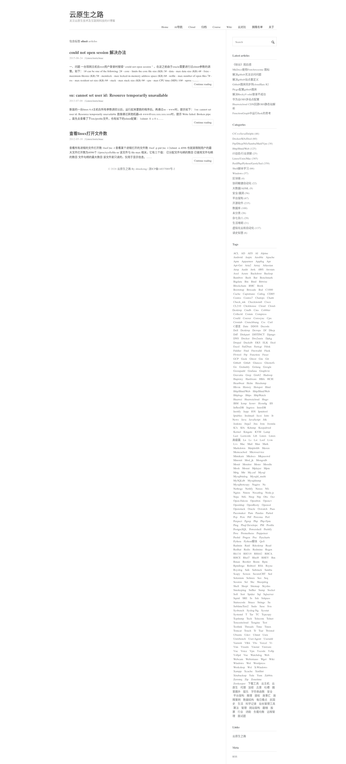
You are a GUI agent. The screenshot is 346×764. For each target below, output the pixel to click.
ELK (265, 342)
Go (235, 367)
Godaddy (244, 367)
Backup (268, 273)
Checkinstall (255, 302)
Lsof (262, 440)
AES (250, 253)
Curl (270, 322)
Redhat (237, 549)
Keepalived (264, 427)
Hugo (265, 399)
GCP (236, 358)
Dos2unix (257, 338)
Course (217, 27)
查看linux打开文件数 (88, 133)
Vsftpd (237, 655)
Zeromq (237, 679)
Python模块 (250, 541)
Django (271, 334)
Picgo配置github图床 (244, 89)
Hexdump (260, 383)
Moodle (267, 464)
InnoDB (261, 407)
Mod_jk (249, 460)
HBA (262, 379)
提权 (257, 695)
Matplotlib (254, 448)
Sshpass (265, 598)
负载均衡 (259, 711)
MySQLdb (239, 480)
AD (243, 253)
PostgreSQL (240, 529)
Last (235, 435)
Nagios (256, 484)
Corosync (259, 318)
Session (237, 582)
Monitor (247, 464)
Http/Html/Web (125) (244, 148)
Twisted (270, 630)
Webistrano (252, 659)
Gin (261, 358)
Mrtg (236, 472)
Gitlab (247, 362)
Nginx (236, 492)
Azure (244, 273)
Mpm (267, 468)
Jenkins (237, 423)
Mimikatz (238, 456)
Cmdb (247, 310)
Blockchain (239, 285)
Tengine (255, 622)
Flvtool (237, 354)
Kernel (237, 432)
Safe (247, 570)
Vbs (255, 643)
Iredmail (249, 415)
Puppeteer (262, 533)
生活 (240, 703)
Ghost (253, 358)
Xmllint (259, 671)
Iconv (252, 403)
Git (267, 358)
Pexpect (237, 521)
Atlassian (268, 265)
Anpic (248, 257)
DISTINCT (258, 334)
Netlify (249, 488)
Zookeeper (239, 683)
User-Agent (254, 638)
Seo (259, 578)
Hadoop (267, 375)
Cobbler (265, 310)
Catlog (261, 293)
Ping (235, 525)
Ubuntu (237, 634)
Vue (245, 655)
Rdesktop (257, 545)
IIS (271, 403)
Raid (247, 545)
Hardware (251, 379)
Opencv (267, 500)
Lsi (255, 440)
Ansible (259, 257)
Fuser (265, 354)
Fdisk (267, 346)
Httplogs (238, 395)
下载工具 (253, 683)
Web (266, 655)
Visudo (245, 647)
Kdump (251, 427)
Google (267, 367)
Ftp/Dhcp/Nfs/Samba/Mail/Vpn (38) (252, 143)
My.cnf (252, 472)
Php (256, 521)
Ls (250, 440)
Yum (259, 675)
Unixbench (239, 638)
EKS (257, 342)
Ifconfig (262, 403)
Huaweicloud (252, 399)
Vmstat (255, 647)
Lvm (270, 440)
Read (268, 545)
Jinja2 (247, 423)
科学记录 (251, 703)
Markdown (239, 448)
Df (264, 330)
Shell (236, 586)
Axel (236, 273)
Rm (273, 557)
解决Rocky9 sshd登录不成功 (249, 94)
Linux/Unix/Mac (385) (245, 158)
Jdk (265, 419)
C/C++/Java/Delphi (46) (245, 133)
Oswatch (262, 509)
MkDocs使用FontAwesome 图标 (251, 69)
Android (238, 257)
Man (257, 444)
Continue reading (203, 84)
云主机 (265, 683)
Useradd (268, 638)
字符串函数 (258, 691)
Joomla (271, 423)
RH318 (247, 553)
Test (265, 622)
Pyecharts (264, 537)
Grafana (252, 371)
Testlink (237, 626)
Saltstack (257, 570)
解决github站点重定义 (245, 79)
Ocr (272, 496)
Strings (261, 602)
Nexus (259, 488)
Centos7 (248, 297)
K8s (242, 427)
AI (256, 253)
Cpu (269, 318)
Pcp (235, 517)
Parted (269, 513)
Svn (269, 606)
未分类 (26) (239, 213)
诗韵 (248, 711)
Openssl (266, 505)
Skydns (266, 586)
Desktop (245, 330)
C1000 (269, 289)
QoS (262, 541)
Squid (236, 598)
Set (246, 582)
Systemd (238, 614)
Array (257, 265)
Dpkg (269, 338)
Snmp (261, 590)
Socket (271, 590)
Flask (267, 350)
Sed (270, 573)
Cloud (191, 27)
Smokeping (239, 590)
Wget (264, 659)
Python (237, 541)
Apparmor (247, 261)
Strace (251, 602)
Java (243, 419)
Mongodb (261, 460)
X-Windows (260, 667)
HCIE (270, 379)
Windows (238, 663)
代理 (243, 687)
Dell (235, 330)
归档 (204, 27)
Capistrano (249, 293)
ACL (236, 253)
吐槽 (267, 687)
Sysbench (238, 610)
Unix (265, 634)
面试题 (242, 716)
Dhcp (272, 330)
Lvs (235, 444)
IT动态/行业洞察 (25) (244, 153)
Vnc (235, 651)
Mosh (236, 468)
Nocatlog (257, 492)
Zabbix (269, 675)
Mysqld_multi (258, 476)
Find (246, 350)
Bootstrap (238, 289)
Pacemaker (239, 513)
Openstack (239, 509)
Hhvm (236, 387)
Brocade (251, 289)
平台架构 (238, 695)
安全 (269, 691)
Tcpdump (238, 618)
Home (164, 27)
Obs (265, 496)
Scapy (236, 573)
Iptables (237, 415)
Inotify (237, 411)
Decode (265, 326)
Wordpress (259, 663)
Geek (244, 358)
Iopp (246, 411)
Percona (258, 517)
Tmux (268, 626)
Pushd (236, 537)
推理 (249, 695)
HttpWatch (260, 395)
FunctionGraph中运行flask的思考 (251, 113)
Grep (248, 375)
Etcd (273, 342)
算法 (236, 708)
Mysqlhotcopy (241, 484)
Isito (266, 415)
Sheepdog (262, 582)
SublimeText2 (241, 606)
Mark (266, 444)
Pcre (242, 517)
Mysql (261, 472)
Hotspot (258, 387)
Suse (262, 606)
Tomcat (237, 630)
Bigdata (237, 281)
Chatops (260, 297)
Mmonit (237, 460)
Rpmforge (239, 565)
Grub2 (257, 375)
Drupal (237, 342)
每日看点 (261, 699)
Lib (255, 435)
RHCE (237, 557)
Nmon (246, 492)
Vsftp (271, 651)
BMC (252, 285)
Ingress (250, 407)
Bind (253, 281)
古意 (259, 687)
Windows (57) (240, 173)
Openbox (255, 500)
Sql (259, 594)
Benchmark (266, 277)
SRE (244, 598)
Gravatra (238, 375)
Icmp (244, 403)
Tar (251, 614)
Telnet (270, 618)
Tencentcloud (241, 622)
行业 (240, 711)
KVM (258, 432)
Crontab (237, 322)
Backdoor (256, 273)
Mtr (243, 472)
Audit (244, 269)
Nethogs (238, 488)
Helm (250, 383)
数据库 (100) (239, 208)
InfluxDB (238, 407)
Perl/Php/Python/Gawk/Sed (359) (251, 163)
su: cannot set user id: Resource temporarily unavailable (118, 95)
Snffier (252, 590)
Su (269, 602)
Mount (246, 468)
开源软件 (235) (241, 203)
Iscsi (259, 415)
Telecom (259, 618)
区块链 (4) (238, 178)
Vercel (263, 643)
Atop (236, 269)
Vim (235, 647)
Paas (272, 509)
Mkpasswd (264, 456)
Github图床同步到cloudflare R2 (250, 84)
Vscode (261, 651)
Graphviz (264, 371)
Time (259, 626)
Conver (247, 318)
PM (262, 525)
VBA (247, 643)
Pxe (255, 537)
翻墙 (265, 708)
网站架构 (254, 708)
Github (237, 362)
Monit (236, 464)
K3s (235, 427)
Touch (247, 630)
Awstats (270, 269)
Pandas (259, 513)
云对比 (242, 27)
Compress (261, 314)
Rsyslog (237, 570)
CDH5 (271, 293)
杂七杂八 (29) (240, 218)
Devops (256, 330)
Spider (251, 594)
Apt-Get (237, 265)
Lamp (267, 432)
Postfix (270, 525)
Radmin (237, 545)
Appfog (260, 261)
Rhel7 (246, 557)
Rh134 (237, 553)
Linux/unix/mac (94, 58)
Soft (235, 594)
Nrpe (236, 496)
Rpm (265, 561)
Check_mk (239, 302)
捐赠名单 (257, 27)
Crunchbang (252, 322)
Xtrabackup (240, 675)
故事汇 (267, 695)
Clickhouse (250, 306)
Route (256, 561)
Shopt (244, 586)
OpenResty (253, 505)
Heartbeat (238, 383)
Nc (264, 484)
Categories (238, 124)
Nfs (267, 488)
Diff (235, 334)
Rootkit (247, 561)
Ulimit (256, 634)
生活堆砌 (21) (240, 223)
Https (248, 395)
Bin (247, 281)
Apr (269, 261)
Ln (244, 440)
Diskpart (245, 334)
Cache (236, 293)
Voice (244, 651)
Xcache (248, 671)
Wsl (249, 667)
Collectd (238, 314)
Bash (248, 277)
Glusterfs (270, 362)
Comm (249, 314)
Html (268, 387)
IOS (253, 411)
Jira (256, 423)
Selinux (250, 578)
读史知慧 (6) (239, 233)
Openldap (238, 505)
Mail (249, 444)
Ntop (251, 496)
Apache (270, 257)
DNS (236, 338)
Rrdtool (251, 565)
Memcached (240, 452)
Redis (247, 549)
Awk (253, 269)
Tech (249, 618)
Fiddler (237, 350)
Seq (266, 578)
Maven (266, 448)
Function (255, 354)
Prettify (268, 529)
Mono (257, 464)
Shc (252, 582)
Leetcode (246, 435)
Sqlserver (268, 594)
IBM (235, 403)
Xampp (237, 671)
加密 (251, 687)
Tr (255, 630)
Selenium (238, 578)
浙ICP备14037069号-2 (162, 168)
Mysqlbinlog (240, 476)
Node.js (269, 492)
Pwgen (246, 537)
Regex (268, 549)
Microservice (257, 452)
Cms (256, 310)
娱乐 (246, 691)
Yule (251, 675)
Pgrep (248, 521)
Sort (242, 594)
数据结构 (248, 699)
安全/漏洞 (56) (240, 193)
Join (262, 423)
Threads (249, 626)
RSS (234, 756)
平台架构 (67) (240, 198)
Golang (256, 367)
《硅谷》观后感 (241, 64)
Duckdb (248, 342)
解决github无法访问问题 (246, 74)
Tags (235, 244)
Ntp (259, 496)
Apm (236, 261)
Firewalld (256, 350)
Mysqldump (254, 480)
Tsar (261, 630)
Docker (245, 338)
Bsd (261, 289)
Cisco (268, 302)
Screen (246, 573)
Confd (236, 318)
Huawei (237, 399)
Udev (247, 634)
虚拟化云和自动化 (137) (246, 228)
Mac (242, 444)
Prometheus (247, 533)
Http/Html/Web (241, 391)
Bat (255, 277)
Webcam (238, 659)
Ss (251, 598)
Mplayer (256, 468)
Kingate (247, 432)
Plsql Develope (249, 525)
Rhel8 (255, 557)
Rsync (269, 565)
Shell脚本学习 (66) (243, 168)
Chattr (270, 297)
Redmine (258, 549)
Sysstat (265, 610)
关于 (271, 27)
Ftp (245, 354)
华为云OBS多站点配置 (245, 99)
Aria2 (248, 265)
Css (263, 322)
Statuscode (239, 602)
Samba (268, 570)
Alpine (264, 253)
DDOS (254, 326)
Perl (267, 517)
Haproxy (238, 379)
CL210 (237, 306)
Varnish (237, 643)
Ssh (257, 598)
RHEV (265, 557)
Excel (236, 346)
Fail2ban (247, 346)
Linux (263, 435)
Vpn (252, 651)
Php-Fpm (265, 521)
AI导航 (178, 27)
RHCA (268, 553)
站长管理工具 (267, 703)
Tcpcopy (266, 614)
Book (260, 285)
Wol (248, 663)
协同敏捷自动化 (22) (244, 183)
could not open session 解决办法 (97, 52)
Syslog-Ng (253, 610)
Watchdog (256, 655)
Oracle (251, 509)
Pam (250, 513)
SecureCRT (259, 573)
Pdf (249, 517)
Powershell (255, 529)
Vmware (266, 647)
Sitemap (255, 586)
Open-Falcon (240, 500)
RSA (260, 565)
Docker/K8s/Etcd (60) (244, 138)
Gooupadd (239, 371)
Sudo (254, 606)
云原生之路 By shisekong (132, 168)
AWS (260, 269)
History (247, 387)
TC (257, 614)
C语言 (237, 326)
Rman (236, 561)
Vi (270, 643)
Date (245, 326)
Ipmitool (263, 411)
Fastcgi (258, 346)
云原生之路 (86, 14)
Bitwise (263, 281)
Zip (247, 679)
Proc (235, 533)
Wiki (229, 27)
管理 (244, 708)
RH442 (258, 553)
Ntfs (243, 496)
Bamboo (238, 277)
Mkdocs (251, 456)
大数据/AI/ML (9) (242, 188)
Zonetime (256, 679)
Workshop (239, 667)
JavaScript (254, 419)
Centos (237, 297)
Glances (257, 362)
